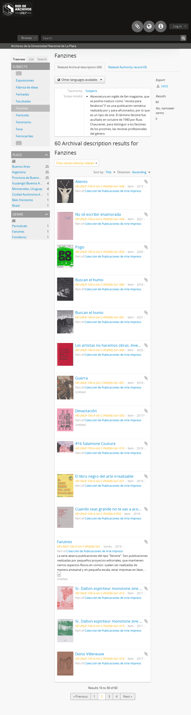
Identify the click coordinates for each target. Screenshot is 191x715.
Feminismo (23, 122)
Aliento (81, 181)
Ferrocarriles (24, 136)
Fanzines (22, 108)
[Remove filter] (96, 163)
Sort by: (98, 172)
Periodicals (19, 226)
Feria (19, 129)
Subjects (91, 91)
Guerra (81, 378)
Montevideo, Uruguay (27, 189)
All (13, 161)
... (19, 73)
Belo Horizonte (22, 200)
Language (149, 26)
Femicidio (22, 115)
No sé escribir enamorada (98, 214)
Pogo (79, 247)
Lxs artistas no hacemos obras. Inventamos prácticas (121, 345)
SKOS (164, 86)
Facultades (23, 101)
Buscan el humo (89, 279)
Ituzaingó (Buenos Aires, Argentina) (36, 183)
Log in (177, 26)
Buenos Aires (21, 166)
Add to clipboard (146, 181)
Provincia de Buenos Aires (30, 178)
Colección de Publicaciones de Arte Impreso (113, 191)
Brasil (16, 205)
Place (17, 154)
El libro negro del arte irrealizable (104, 476)
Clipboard (137, 26)
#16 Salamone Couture (95, 443)
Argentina (19, 172)
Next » (127, 696)
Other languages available (79, 80)
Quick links (161, 26)
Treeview (19, 59)
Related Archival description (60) (80, 67)
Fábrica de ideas (27, 87)
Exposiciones (25, 80)
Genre (18, 214)
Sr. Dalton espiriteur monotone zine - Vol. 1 (113, 588)
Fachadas (22, 94)
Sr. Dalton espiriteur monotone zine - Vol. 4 (113, 621)
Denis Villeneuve (89, 653)
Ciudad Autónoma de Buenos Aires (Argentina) (44, 194)
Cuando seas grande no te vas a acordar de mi (116, 509)
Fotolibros (19, 237)
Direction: (124, 172)
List (31, 59)
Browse (26, 38)
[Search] (183, 38)
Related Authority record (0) (127, 67)
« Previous (80, 696)
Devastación (86, 410)
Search (42, 59)
